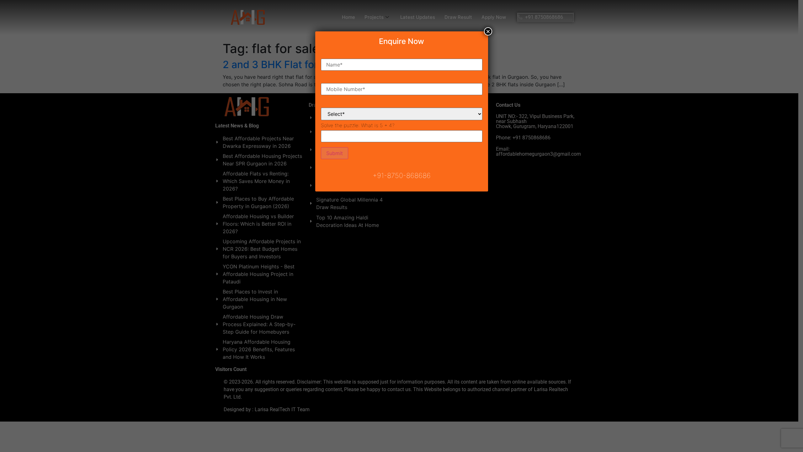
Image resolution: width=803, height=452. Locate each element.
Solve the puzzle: (358, 125)
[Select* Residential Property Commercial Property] (401, 109)
